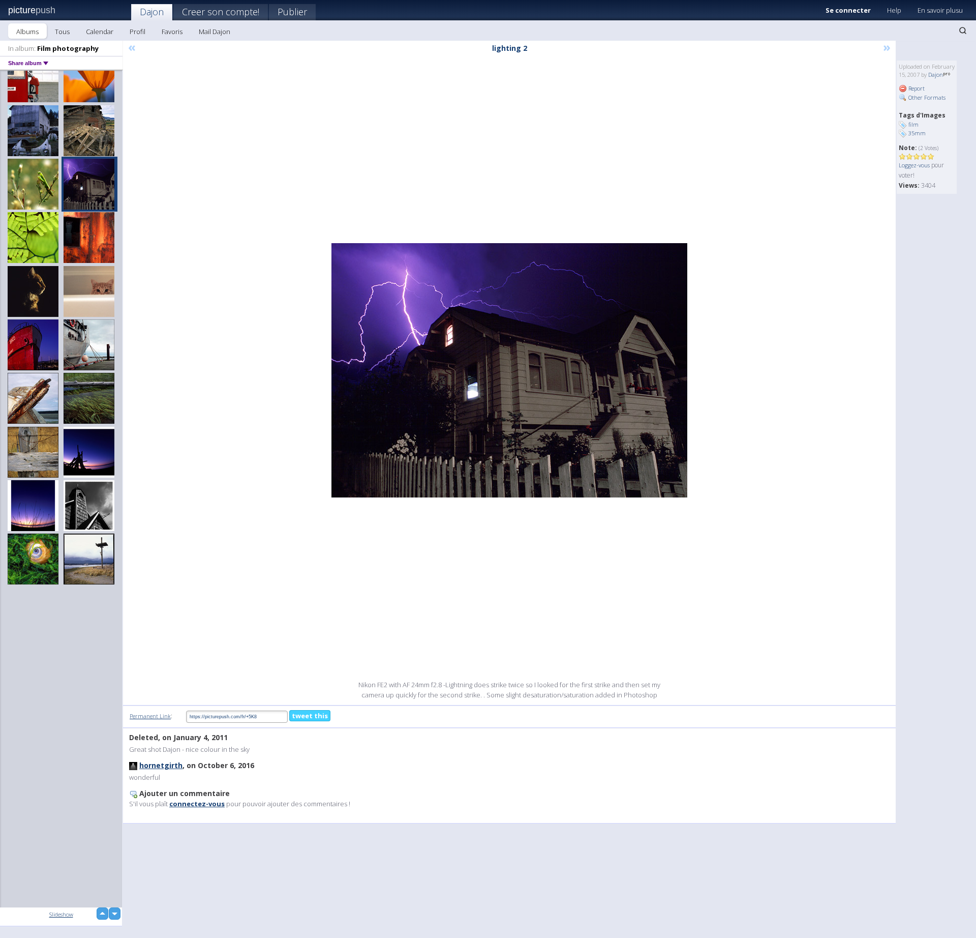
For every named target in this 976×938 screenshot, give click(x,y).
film (913, 124)
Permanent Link (150, 716)
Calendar (99, 31)
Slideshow (61, 914)
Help (894, 10)
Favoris (172, 31)
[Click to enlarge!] (509, 370)
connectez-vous (197, 803)
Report (916, 88)
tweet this (310, 715)
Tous (62, 31)
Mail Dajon (214, 31)
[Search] (963, 30)
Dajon (152, 12)
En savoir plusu (940, 10)
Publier (292, 12)
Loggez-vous (914, 165)
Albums (27, 31)
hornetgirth (160, 765)
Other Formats (926, 97)
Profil (137, 31)
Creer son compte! (220, 12)
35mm (917, 133)
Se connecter (848, 10)
